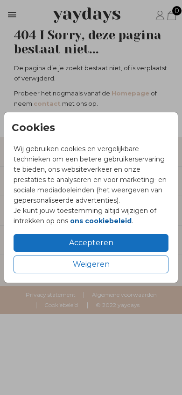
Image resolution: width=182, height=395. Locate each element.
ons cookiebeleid (101, 221)
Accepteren (91, 242)
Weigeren (91, 264)
